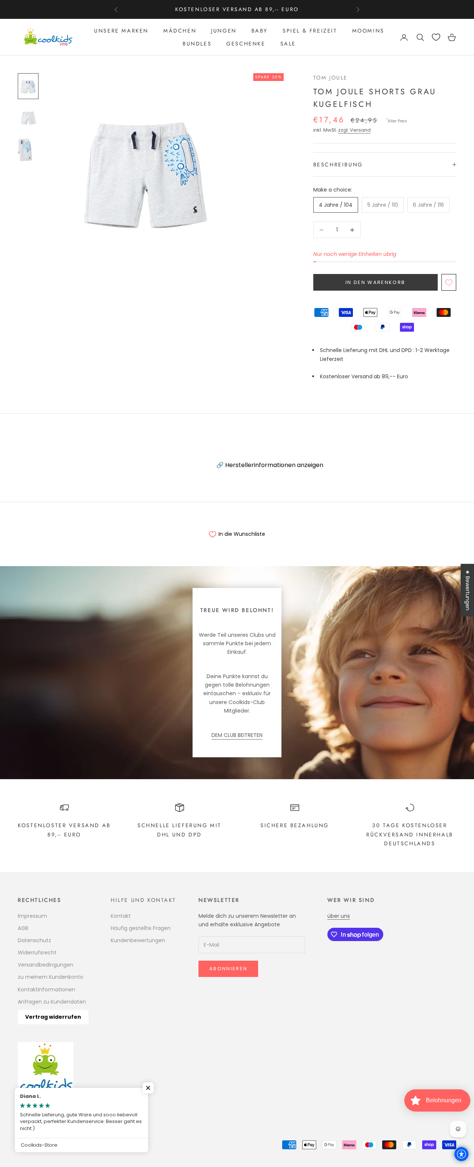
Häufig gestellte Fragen (141, 928)
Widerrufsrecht (37, 952)
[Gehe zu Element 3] (28, 150)
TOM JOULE (330, 77)
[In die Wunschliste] (448, 282)
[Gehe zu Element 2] (28, 118)
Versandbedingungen (45, 964)
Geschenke (245, 43)
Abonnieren (228, 968)
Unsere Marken (121, 30)
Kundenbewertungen (138, 940)
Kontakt (121, 916)
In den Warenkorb (375, 282)
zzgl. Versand (354, 129)
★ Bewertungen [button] (467, 590)
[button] (148, 1087)
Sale (288, 43)
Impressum (32, 916)
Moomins (368, 30)
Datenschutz (34, 940)
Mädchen (179, 30)
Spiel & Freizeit (310, 30)
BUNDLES (197, 43)
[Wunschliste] (436, 37)
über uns (338, 916)
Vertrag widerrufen (53, 1017)
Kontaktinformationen (46, 989)
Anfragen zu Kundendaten (52, 1001)
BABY (259, 30)
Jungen (224, 30)
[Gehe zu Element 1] (28, 86)
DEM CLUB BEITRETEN (237, 735)
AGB (23, 928)
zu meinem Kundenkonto (50, 977)
